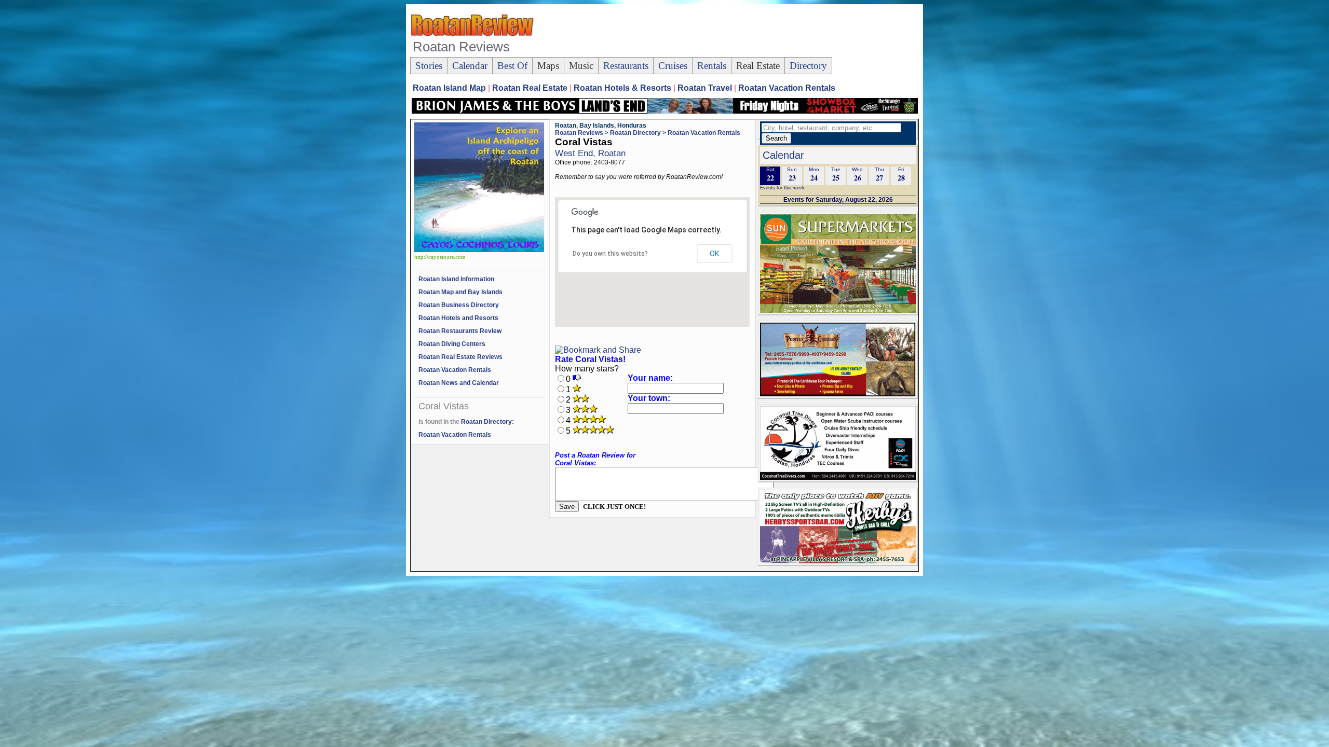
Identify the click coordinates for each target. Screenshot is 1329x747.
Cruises (672, 65)
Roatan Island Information (456, 279)
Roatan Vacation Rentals (454, 370)
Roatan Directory (635, 132)
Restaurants (625, 65)
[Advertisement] (729, 31)
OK (714, 254)
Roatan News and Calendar (458, 382)
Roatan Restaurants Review (459, 331)
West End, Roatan (590, 153)
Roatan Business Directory (458, 305)
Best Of (512, 65)
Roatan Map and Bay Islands (460, 292)
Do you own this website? (610, 253)
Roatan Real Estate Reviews (460, 357)
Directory (808, 65)
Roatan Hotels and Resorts (458, 318)
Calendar (469, 65)
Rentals (711, 65)
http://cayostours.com (440, 257)
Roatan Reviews (579, 132)
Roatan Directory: (487, 421)
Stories (428, 65)
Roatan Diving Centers (451, 344)
